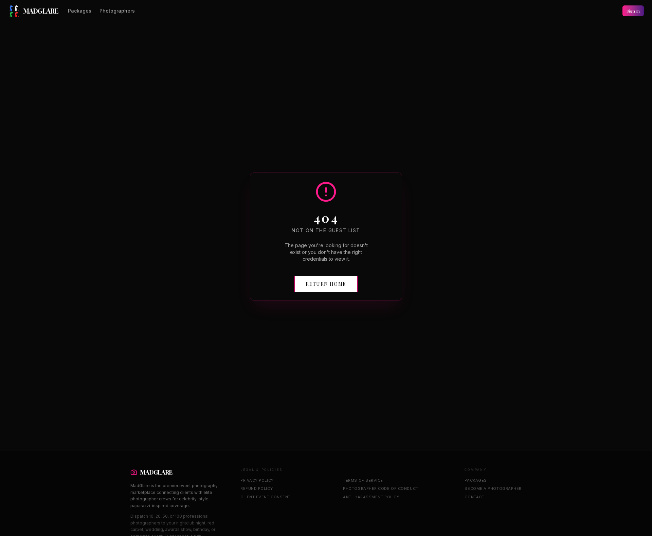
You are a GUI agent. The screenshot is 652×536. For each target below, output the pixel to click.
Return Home (326, 284)
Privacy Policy (257, 480)
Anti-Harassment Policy (371, 497)
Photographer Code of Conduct (380, 488)
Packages (79, 11)
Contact (474, 497)
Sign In (633, 11)
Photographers (117, 11)
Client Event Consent (265, 497)
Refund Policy (256, 488)
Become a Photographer (493, 488)
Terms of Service (363, 480)
